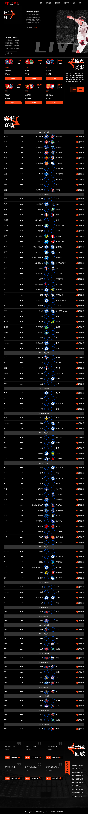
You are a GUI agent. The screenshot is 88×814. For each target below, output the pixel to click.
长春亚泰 (40, 152)
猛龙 (41, 611)
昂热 (41, 184)
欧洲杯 (74, 765)
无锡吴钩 (59, 521)
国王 (41, 620)
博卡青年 (59, 289)
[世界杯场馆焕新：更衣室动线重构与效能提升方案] (33, 776)
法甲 (7, 184)
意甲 (5, 198)
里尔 (57, 184)
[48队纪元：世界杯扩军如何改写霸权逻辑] (33, 755)
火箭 (41, 649)
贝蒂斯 (58, 393)
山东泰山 (59, 531)
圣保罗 (58, 327)
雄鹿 (41, 714)
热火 (57, 611)
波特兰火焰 (39, 343)
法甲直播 (68, 77)
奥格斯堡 (40, 578)
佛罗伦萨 (59, 362)
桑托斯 (41, 321)
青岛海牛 (59, 158)
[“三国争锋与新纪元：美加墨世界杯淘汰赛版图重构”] (54, 755)
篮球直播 (57, 3)
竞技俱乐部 (39, 289)
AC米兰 (58, 215)
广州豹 (41, 572)
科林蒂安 (59, 332)
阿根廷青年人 (60, 279)
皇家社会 (59, 417)
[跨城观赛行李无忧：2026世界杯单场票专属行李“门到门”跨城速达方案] (13, 755)
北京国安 (59, 453)
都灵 (41, 215)
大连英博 (59, 163)
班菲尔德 (59, 284)
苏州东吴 (59, 542)
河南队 (58, 142)
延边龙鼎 (59, 505)
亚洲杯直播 (69, 79)
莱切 (57, 199)
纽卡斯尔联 (39, 190)
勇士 (41, 677)
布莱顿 (41, 174)
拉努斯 (41, 279)
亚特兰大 (40, 209)
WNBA (6, 316)
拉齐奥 (58, 357)
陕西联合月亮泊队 (37, 505)
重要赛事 (66, 3)
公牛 (41, 629)
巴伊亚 (58, 231)
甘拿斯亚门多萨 (61, 263)
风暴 (57, 316)
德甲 (8, 578)
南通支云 (59, 562)
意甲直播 (74, 77)
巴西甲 (8, 220)
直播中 (13, 78)
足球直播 (48, 3)
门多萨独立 (59, 273)
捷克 (77, 765)
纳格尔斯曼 (79, 793)
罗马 (41, 362)
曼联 (76, 796)
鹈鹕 (57, 638)
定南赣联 (40, 168)
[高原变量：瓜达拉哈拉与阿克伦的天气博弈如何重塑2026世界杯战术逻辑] (13, 776)
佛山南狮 (59, 152)
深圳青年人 (39, 147)
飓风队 (41, 268)
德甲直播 (74, 75)
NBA (8, 611)
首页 (41, 3)
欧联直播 (80, 77)
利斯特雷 (59, 268)
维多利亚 (40, 231)
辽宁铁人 (40, 142)
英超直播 (68, 73)
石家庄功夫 (59, 168)
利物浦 (58, 190)
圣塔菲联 (59, 236)
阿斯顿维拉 (59, 174)
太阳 (57, 629)
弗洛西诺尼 (39, 204)
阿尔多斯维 (39, 236)
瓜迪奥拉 (77, 789)
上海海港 (40, 158)
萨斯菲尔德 (59, 295)
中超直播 (80, 73)
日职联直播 (70, 81)
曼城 (41, 179)
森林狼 (58, 672)
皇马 (41, 417)
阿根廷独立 (39, 273)
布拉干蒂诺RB (38, 220)
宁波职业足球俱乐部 (37, 567)
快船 (57, 666)
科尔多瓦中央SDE (61, 311)
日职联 (6, 136)
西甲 (8, 392)
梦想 (57, 384)
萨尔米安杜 (39, 300)
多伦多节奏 (39, 348)
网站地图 (60, 812)
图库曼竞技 (39, 241)
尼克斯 (58, 700)
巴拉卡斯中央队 (38, 247)
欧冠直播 (68, 75)
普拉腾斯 (59, 247)
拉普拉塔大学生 (61, 300)
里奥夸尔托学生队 (37, 257)
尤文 (57, 204)
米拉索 (58, 321)
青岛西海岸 (59, 499)
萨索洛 (58, 209)
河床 (41, 295)
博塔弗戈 (40, 373)
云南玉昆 (59, 494)
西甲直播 (80, 75)
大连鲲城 (40, 562)
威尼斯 (41, 199)
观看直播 (81, 136)
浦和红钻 (59, 136)
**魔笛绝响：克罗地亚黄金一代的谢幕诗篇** (19, 45)
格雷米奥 (59, 220)
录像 (80, 3)
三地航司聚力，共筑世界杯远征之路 (16, 43)
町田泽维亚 (39, 136)
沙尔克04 (59, 578)
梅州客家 (59, 567)
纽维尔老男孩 (39, 284)
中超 (5, 142)
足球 (78, 768)
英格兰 (81, 765)
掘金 (41, 691)
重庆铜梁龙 (39, 163)
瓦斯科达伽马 (60, 225)
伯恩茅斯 (59, 179)
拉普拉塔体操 (39, 263)
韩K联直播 (78, 81)
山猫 (41, 378)
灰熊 (57, 658)
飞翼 (41, 316)
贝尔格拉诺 (39, 252)
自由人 (41, 442)
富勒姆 (41, 368)
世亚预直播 (76, 79)
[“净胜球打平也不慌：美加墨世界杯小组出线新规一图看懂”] (54, 776)
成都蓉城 (40, 526)
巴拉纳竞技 (59, 373)
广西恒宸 (59, 515)
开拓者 (58, 706)
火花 (41, 384)
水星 (41, 409)
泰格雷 (41, 311)
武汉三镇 (59, 489)
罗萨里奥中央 (60, 305)
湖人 (57, 620)
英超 (5, 174)
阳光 (41, 398)
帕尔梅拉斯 (39, 225)
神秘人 (58, 343)
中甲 (8, 147)
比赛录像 (74, 768)
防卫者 (58, 252)
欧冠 (73, 789)
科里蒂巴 (40, 332)
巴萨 (41, 437)
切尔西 (58, 368)
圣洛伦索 (59, 257)
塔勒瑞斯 (40, 305)
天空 (41, 337)
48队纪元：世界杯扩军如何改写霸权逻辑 (37, 746)
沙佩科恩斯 (39, 327)
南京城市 (59, 147)
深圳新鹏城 (39, 458)
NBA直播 (74, 73)
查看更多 (30, 27)
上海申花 (40, 531)
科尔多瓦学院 (60, 241)
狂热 (57, 337)
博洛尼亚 (40, 357)
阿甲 (8, 236)
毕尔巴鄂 (59, 437)
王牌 (57, 348)
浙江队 (41, 494)
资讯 (74, 3)
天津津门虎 (39, 499)
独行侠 (58, 649)
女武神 (58, 378)
